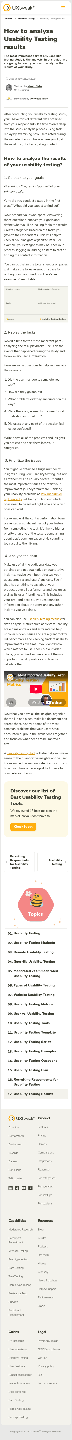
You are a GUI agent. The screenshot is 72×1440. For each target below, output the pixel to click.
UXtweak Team (39, 98)
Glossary (43, 1272)
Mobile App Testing (19, 1285)
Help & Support (47, 1289)
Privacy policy (46, 1366)
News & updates (47, 1280)
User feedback (16, 1366)
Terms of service (47, 1383)
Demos (42, 1144)
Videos (42, 1263)
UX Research (16, 1341)
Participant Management (16, 1312)
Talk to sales (15, 1178)
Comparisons (46, 1153)
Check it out (23, 827)
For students (45, 1204)
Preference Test (17, 1293)
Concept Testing (18, 1417)
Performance (45, 1297)
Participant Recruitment (15, 1240)
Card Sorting (15, 1268)
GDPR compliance (49, 1349)
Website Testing (18, 1251)
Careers (13, 1161)
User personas (17, 1392)
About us (13, 1127)
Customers (15, 1144)
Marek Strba (35, 86)
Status (41, 1306)
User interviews (17, 1349)
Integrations (45, 1161)
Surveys (13, 1302)
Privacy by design (48, 1341)
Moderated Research (20, 1230)
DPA (41, 1375)
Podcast (42, 1247)
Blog (40, 1230)
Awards (13, 1153)
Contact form (16, 1136)
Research (43, 1255)
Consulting (14, 1170)
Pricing (42, 1136)
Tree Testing (15, 1276)
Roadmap (43, 1170)
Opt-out (42, 1358)
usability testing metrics (44, 619)
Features (43, 1127)
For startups (45, 1195)
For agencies (45, 1187)
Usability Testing (26, 18)
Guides (8, 18)
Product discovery (19, 1383)
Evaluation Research (20, 1375)
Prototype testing (18, 1259)
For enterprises (46, 1178)
